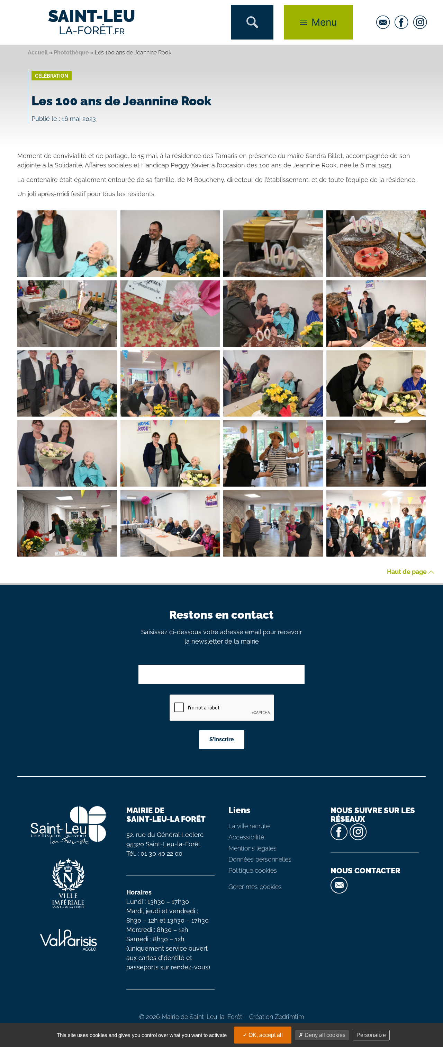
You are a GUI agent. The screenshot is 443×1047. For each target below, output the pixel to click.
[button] (252, 22)
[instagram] (422, 22)
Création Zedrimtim (276, 1016)
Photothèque (71, 52)
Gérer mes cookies (255, 886)
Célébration (51, 76)
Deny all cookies (324, 1035)
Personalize (371, 1035)
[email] (385, 22)
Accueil (38, 52)
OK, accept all (265, 1035)
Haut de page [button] (407, 572)
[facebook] (403, 22)
